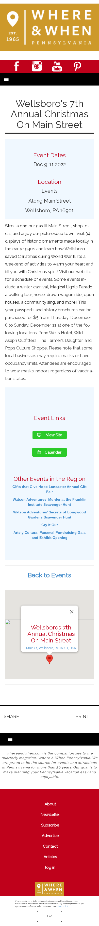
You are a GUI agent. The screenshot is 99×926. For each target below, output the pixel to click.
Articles (50, 856)
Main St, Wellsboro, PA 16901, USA (51, 648)
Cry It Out (49, 525)
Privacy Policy (62, 906)
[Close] (72, 612)
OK (49, 916)
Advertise (50, 835)
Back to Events (49, 575)
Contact (50, 846)
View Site (53, 435)
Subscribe (50, 825)
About (50, 804)
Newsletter (50, 814)
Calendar (53, 452)
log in (50, 867)
